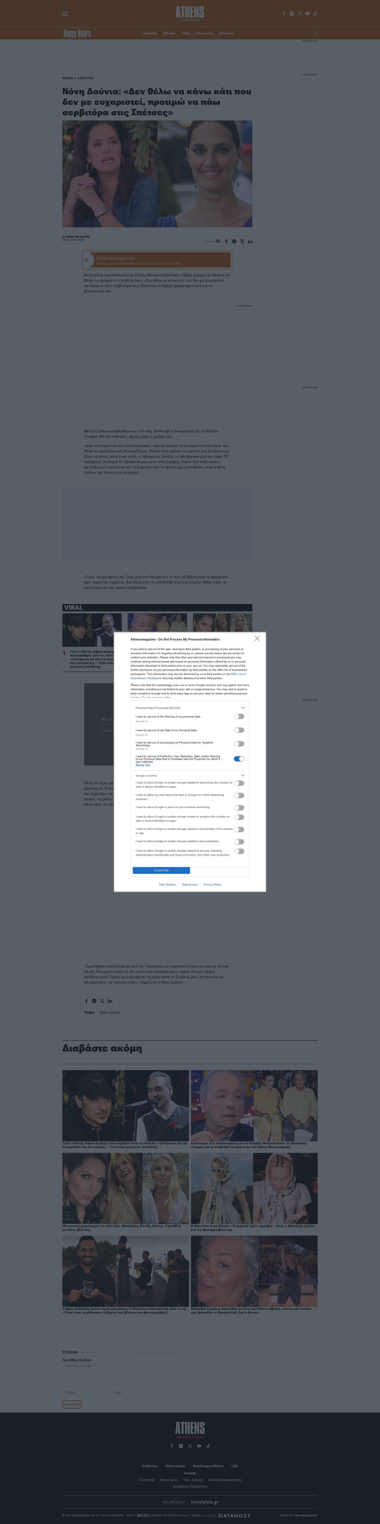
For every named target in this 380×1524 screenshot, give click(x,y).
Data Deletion (167, 884)
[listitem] (190, 708)
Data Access (190, 884)
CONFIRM (161, 870)
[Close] (258, 639)
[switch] (239, 716)
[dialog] (190, 762)
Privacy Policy (212, 884)
